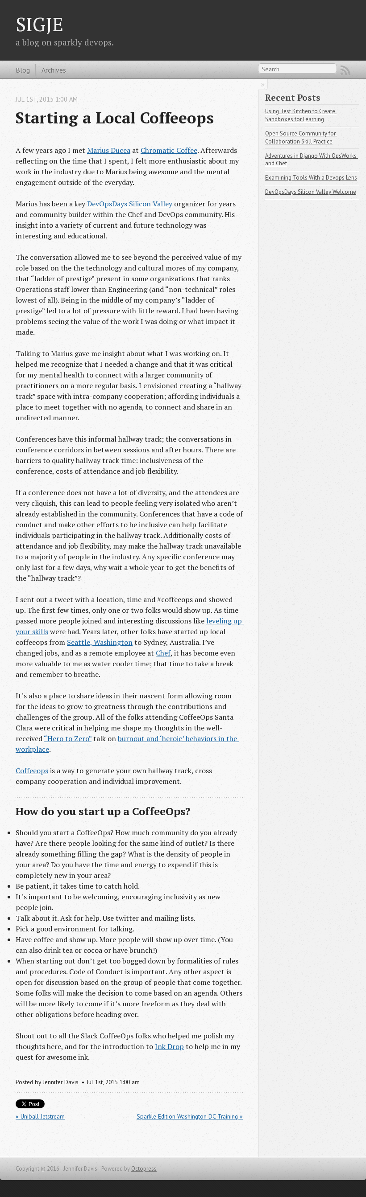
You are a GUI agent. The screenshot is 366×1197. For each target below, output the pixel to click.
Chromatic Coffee (169, 150)
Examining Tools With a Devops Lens (311, 177)
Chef (163, 653)
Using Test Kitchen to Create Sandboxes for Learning (301, 115)
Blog (23, 70)
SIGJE (39, 24)
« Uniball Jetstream (40, 1116)
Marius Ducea (108, 150)
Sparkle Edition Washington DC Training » (190, 1116)
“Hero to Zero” (68, 738)
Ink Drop (169, 1046)
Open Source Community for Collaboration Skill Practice (301, 137)
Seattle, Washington (100, 642)
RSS (345, 70)
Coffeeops (32, 770)
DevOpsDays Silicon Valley (129, 204)
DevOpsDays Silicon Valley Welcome (310, 192)
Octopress (144, 1168)
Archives (54, 70)
